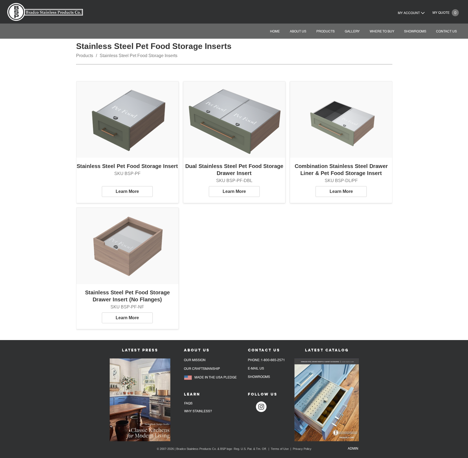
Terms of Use (280, 448)
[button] (381, 31)
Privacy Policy (302, 448)
